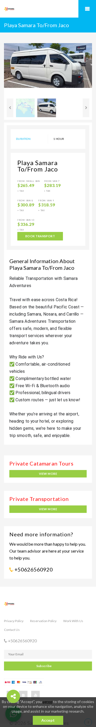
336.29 (27, 224)
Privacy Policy (13, 621)
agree (47, 701)
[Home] (48, 606)
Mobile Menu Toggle (87, 9)
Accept (48, 720)
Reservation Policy (43, 621)
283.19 (54, 185)
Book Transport (40, 236)
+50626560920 (33, 569)
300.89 (27, 205)
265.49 (27, 185)
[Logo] (30, 9)
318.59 (48, 205)
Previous (10, 108)
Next (86, 108)
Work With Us (73, 621)
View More (48, 473)
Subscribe (44, 666)
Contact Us (12, 630)
